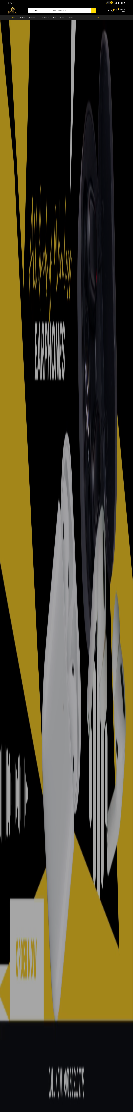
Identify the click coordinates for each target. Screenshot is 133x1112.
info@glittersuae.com (15, 3)
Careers (62, 18)
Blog (54, 18)
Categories (32, 18)
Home (13, 18)
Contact (71, 18)
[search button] (93, 10)
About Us (22, 18)
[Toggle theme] (109, 2)
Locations (44, 18)
